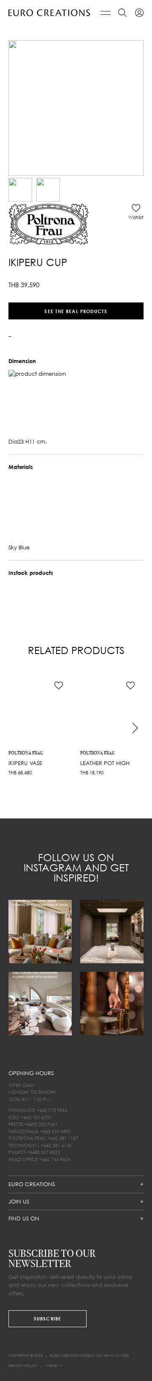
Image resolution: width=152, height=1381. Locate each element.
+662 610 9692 (55, 1131)
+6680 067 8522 (43, 1152)
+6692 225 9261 (40, 1124)
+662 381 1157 (62, 1138)
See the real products (75, 310)
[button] (136, 212)
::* (60, 1365)
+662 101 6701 (36, 1117)
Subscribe (47, 1318)
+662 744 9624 (54, 1159)
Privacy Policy (23, 1365)
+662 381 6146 (56, 1145)
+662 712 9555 (51, 1110)
